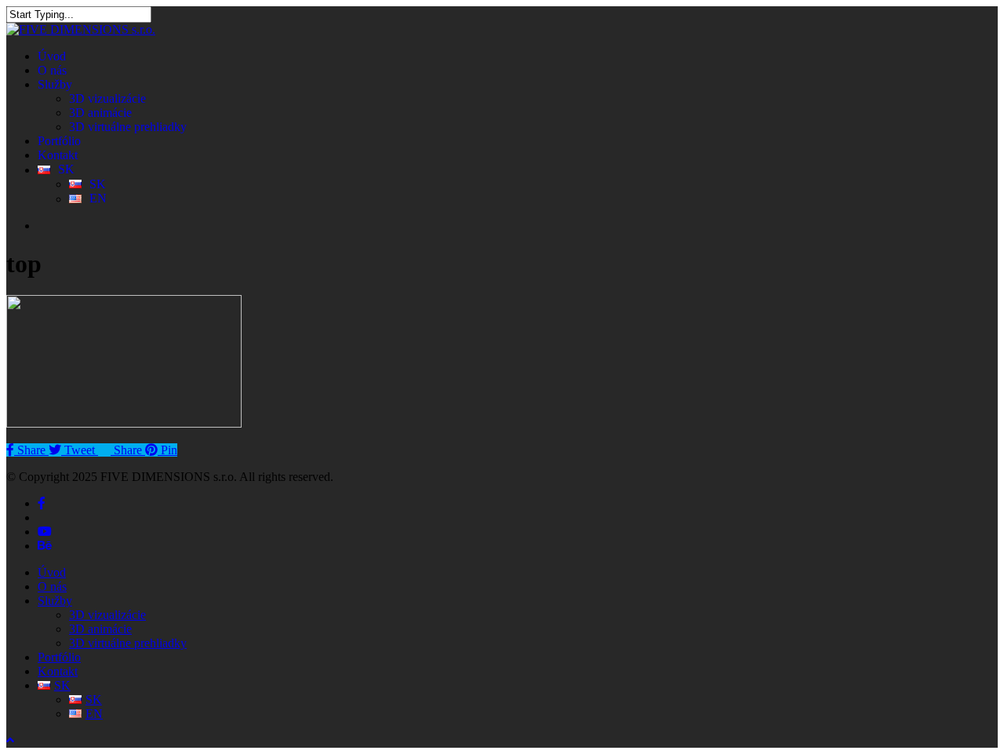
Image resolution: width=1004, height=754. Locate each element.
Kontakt (58, 671)
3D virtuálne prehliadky (128, 643)
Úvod (52, 572)
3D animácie (100, 629)
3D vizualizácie (107, 614)
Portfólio (59, 657)
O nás (52, 586)
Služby (55, 600)
